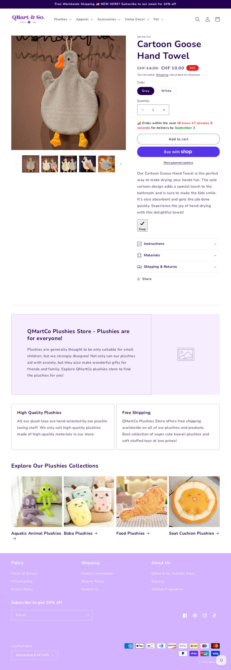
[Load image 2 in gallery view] (49, 164)
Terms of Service (24, 573)
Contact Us (90, 589)
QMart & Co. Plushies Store (173, 573)
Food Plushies (130, 533)
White (166, 91)
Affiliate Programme (167, 589)
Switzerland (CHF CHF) (32, 655)
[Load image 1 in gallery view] (30, 164)
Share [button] (147, 279)
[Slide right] (121, 164)
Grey (146, 91)
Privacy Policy (22, 589)
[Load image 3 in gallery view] (68, 164)
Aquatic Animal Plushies (36, 533)
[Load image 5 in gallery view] (106, 164)
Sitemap (157, 581)
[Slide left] (16, 164)
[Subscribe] (87, 615)
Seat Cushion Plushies (191, 533)
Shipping (162, 75)
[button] (62, 19)
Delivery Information (97, 573)
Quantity (143, 101)
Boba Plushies (78, 533)
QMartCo (214, 662)
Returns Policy (92, 581)
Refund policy (22, 581)
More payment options (178, 162)
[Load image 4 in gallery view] (87, 164)
